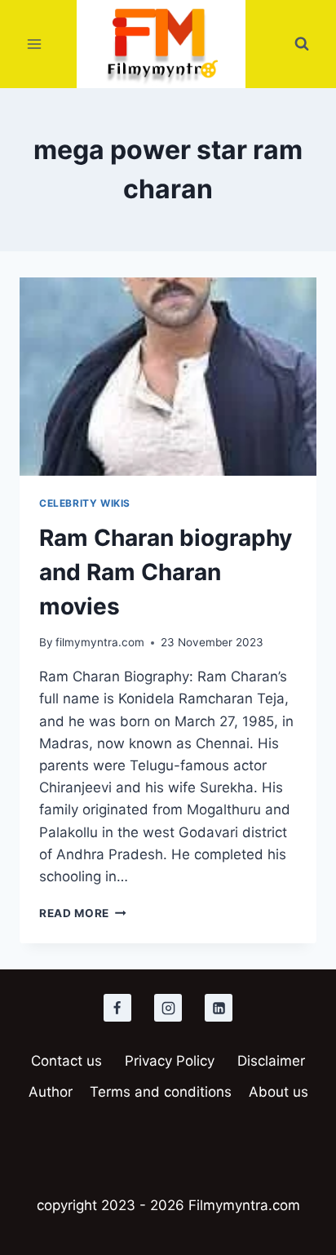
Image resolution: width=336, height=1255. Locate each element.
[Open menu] (35, 44)
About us (278, 1092)
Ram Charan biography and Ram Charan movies (165, 572)
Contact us (66, 1061)
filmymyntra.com (99, 642)
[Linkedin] (218, 1008)
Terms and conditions (161, 1092)
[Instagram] (168, 1008)
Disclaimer (271, 1061)
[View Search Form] (301, 44)
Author (51, 1092)
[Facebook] (117, 1008)
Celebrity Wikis (84, 503)
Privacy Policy (169, 1061)
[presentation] (168, 376)
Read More (82, 913)
